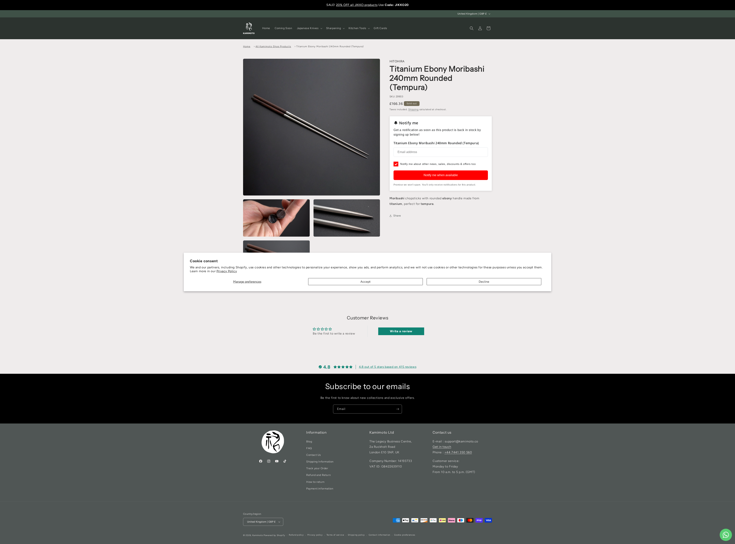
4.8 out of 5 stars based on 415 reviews (387, 367)
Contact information (379, 535)
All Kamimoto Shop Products (273, 46)
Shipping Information (320, 461)
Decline (484, 281)
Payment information (319, 488)
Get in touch (442, 447)
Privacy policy (315, 535)
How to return (315, 482)
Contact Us (313, 455)
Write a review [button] (401, 331)
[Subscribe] (397, 409)
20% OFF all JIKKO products (357, 5)
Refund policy (296, 535)
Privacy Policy (226, 271)
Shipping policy (356, 535)
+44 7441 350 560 (458, 452)
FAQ (309, 448)
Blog (309, 441)
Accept (365, 281)
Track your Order (317, 468)
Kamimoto (257, 535)
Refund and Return (318, 475)
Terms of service (335, 535)
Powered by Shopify (274, 535)
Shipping (413, 109)
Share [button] (397, 215)
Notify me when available (441, 175)
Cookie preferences (404, 535)
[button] (309, 28)
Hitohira (397, 61)
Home (246, 46)
